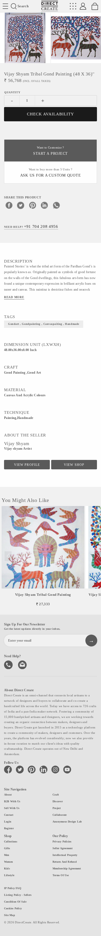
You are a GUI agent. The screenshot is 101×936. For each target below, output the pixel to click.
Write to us (23, 664)
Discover (58, 801)
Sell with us (12, 808)
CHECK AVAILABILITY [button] (50, 114)
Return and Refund (65, 861)
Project (57, 808)
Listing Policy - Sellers (18, 894)
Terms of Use (61, 875)
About (8, 794)
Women (8, 861)
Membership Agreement (67, 868)
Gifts (7, 848)
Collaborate (60, 814)
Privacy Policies (62, 841)
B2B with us (12, 801)
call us (9, 664)
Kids (7, 868)
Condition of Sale (15, 901)
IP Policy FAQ (12, 888)
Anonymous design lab (67, 821)
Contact (8, 814)
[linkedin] (44, 205)
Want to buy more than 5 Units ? (50, 172)
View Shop (74, 464)
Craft (56, 794)
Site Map (9, 915)
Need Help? (31, 226)
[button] (97, 556)
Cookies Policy (13, 908)
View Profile (27, 464)
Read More (14, 297)
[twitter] (21, 205)
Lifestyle (9, 875)
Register (9, 828)
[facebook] (9, 205)
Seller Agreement (63, 848)
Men (6, 855)
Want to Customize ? (50, 151)
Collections (10, 841)
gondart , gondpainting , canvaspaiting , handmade (43, 323)
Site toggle (5, 6)
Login (7, 821)
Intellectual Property (65, 855)
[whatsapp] (56, 205)
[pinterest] (32, 205)
